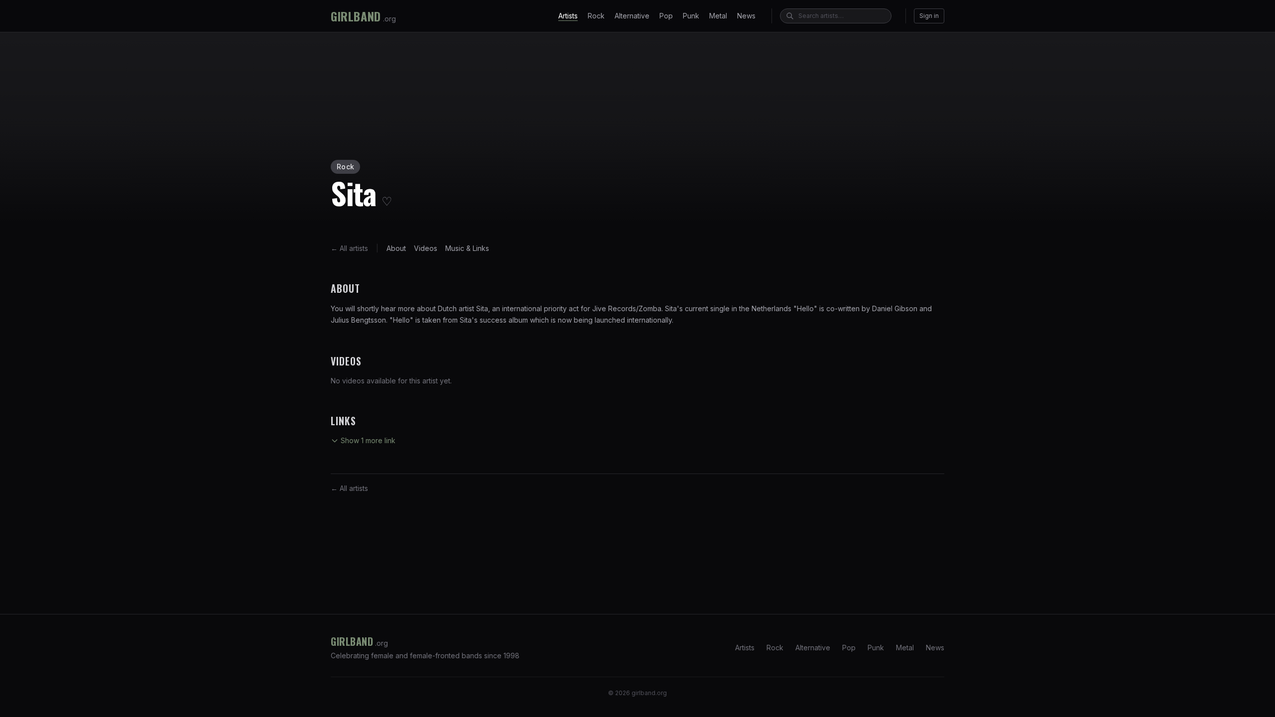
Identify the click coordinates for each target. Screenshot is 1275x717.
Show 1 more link (368, 440)
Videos (425, 248)
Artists (568, 15)
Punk (691, 15)
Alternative (632, 15)
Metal (718, 15)
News (746, 15)
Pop (666, 15)
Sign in (929, 15)
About (396, 248)
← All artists (349, 248)
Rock (596, 15)
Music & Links (467, 248)
